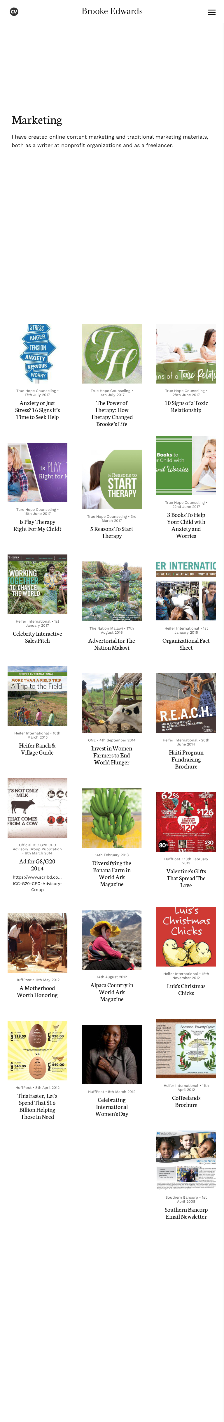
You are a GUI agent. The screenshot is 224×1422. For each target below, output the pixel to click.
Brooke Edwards (112, 11)
